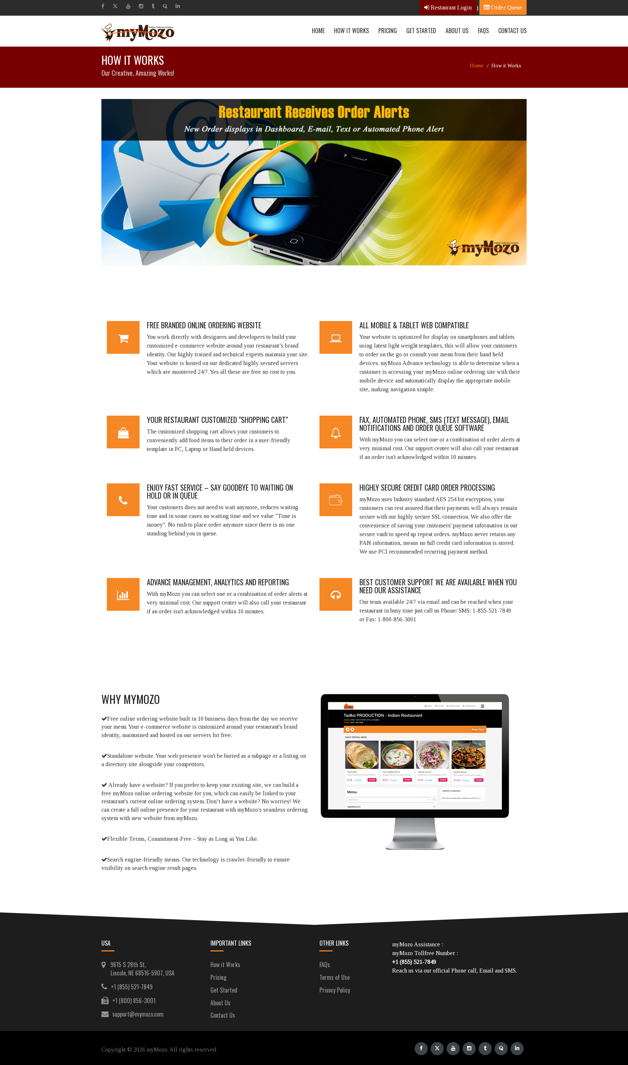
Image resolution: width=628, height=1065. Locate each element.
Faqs (483, 30)
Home (318, 30)
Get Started (421, 30)
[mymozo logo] (141, 31)
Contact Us (512, 30)
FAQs (324, 964)
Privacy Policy (334, 990)
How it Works (351, 30)
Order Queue (506, 7)
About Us (457, 30)
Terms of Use (334, 977)
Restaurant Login (450, 7)
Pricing (387, 30)
